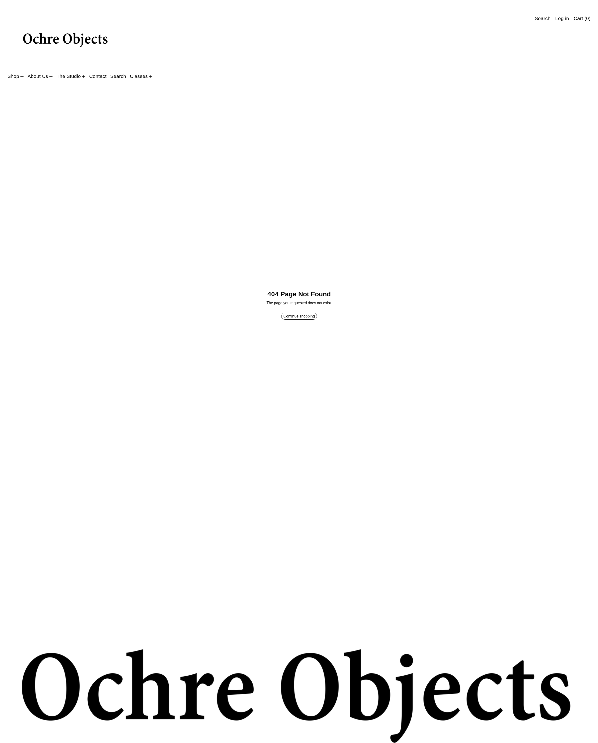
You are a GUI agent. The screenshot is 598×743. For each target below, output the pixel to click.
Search (118, 76)
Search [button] (543, 18)
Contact (98, 76)
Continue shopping (299, 316)
